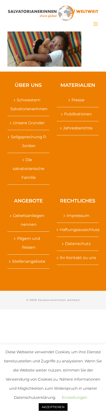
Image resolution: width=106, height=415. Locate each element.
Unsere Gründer (29, 123)
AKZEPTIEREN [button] (53, 407)
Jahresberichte (78, 128)
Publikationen (78, 114)
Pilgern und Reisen (28, 243)
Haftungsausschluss (78, 229)
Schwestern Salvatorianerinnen (28, 104)
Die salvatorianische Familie (28, 168)
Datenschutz (78, 243)
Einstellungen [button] (74, 397)
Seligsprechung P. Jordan (29, 141)
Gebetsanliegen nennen (28, 220)
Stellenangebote (28, 261)
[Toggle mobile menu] (96, 24)
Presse (78, 100)
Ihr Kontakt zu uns (78, 257)
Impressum (78, 215)
